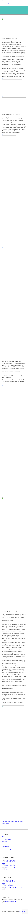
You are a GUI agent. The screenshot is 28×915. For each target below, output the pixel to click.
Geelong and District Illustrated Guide (9, 821)
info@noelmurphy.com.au (10, 901)
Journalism (4, 841)
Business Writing (5, 844)
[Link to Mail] (25, 913)
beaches (6, 819)
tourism (3, 823)
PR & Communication (6, 839)
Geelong (23, 819)
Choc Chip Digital (22, 911)
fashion (19, 819)
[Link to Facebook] (20, 913)
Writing (3, 836)
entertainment (15, 819)
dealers (10, 819)
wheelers (7, 823)
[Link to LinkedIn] (16, 913)
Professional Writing (6, 849)
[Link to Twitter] (18, 913)
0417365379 (8, 903)
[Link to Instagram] (22, 913)
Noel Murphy (20, 821)
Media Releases (5, 846)
